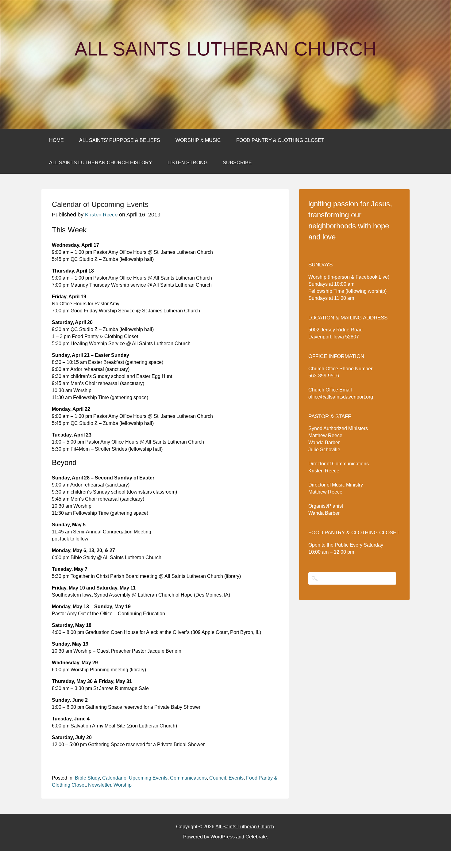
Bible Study (87, 777)
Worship (123, 785)
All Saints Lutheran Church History (100, 162)
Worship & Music (198, 140)
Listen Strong (187, 162)
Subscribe (237, 162)
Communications (188, 777)
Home (56, 140)
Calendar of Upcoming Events (135, 777)
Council (217, 777)
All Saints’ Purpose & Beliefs (119, 140)
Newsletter (99, 785)
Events (236, 777)
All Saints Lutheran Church (226, 49)
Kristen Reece (101, 215)
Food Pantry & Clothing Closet (280, 140)
